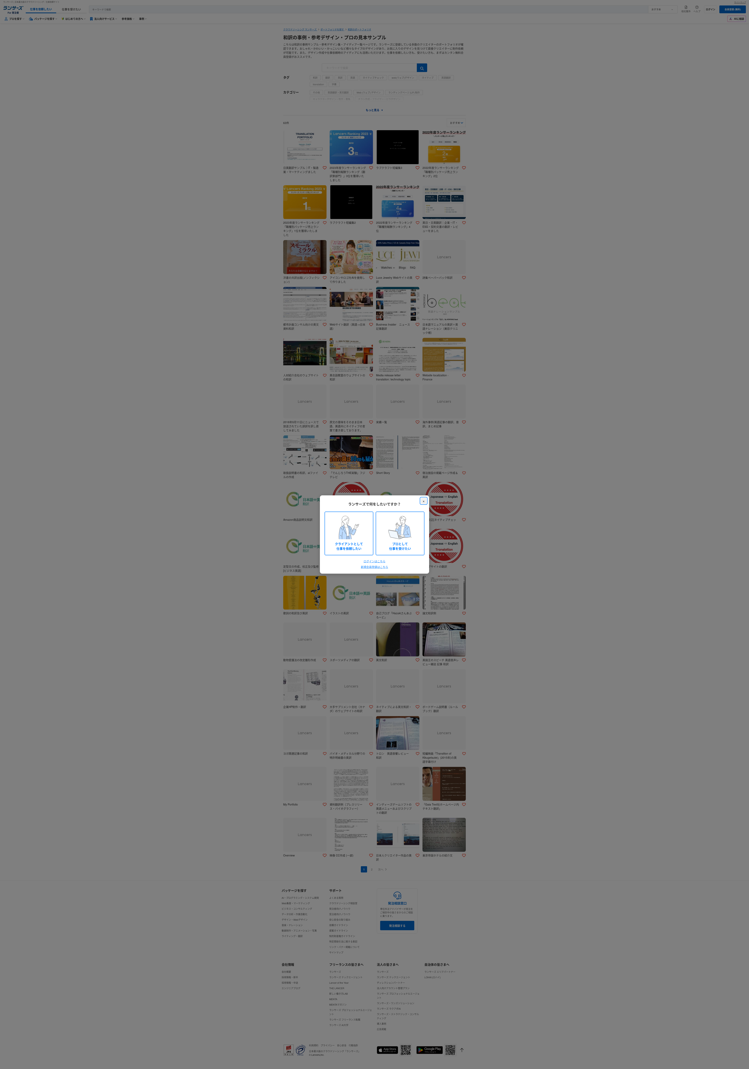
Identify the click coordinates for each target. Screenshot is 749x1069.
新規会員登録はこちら (374, 567)
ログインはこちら (374, 561)
